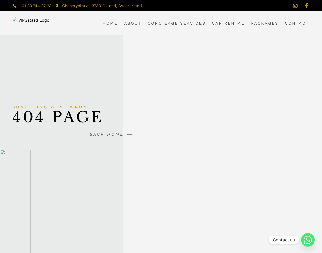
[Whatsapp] (308, 240)
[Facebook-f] (306, 5)
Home (110, 23)
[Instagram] (295, 5)
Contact (297, 23)
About (132, 23)
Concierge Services (177, 23)
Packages (264, 23)
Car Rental (228, 23)
